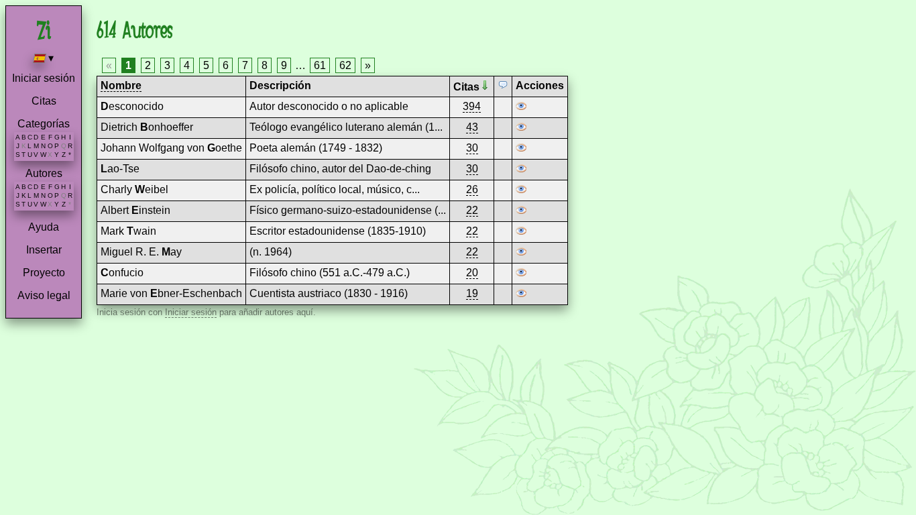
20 (472, 272)
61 (320, 65)
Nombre (121, 85)
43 (472, 127)
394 (472, 106)
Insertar (44, 249)
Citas (44, 101)
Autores (43, 173)
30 (472, 148)
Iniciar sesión (43, 78)
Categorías (43, 123)
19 (472, 293)
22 (472, 210)
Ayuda (43, 227)
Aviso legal (43, 295)
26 (472, 189)
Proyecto (44, 272)
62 (345, 65)
